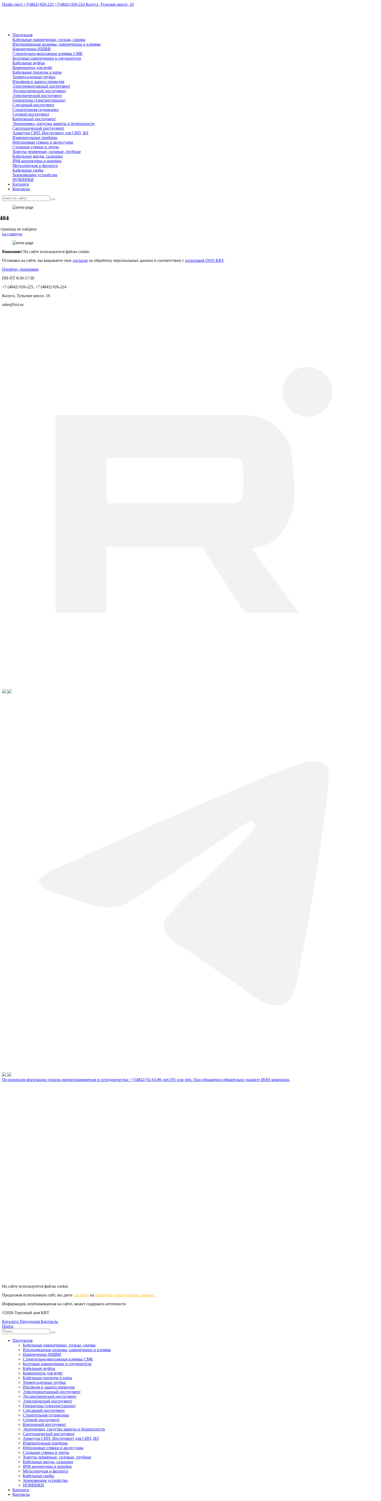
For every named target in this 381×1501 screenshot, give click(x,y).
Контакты (21, 189)
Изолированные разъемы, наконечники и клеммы (56, 44)
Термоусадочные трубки (33, 77)
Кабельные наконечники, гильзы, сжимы (48, 39)
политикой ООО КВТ (204, 260)
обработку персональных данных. (125, 1295)
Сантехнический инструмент (38, 128)
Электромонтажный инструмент (41, 86)
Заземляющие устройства (34, 175)
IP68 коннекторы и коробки (36, 161)
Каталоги (20, 184)
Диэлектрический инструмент (39, 91)
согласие (80, 260)
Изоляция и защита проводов (38, 81)
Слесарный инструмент (33, 105)
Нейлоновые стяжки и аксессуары (42, 142)
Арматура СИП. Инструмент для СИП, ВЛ (50, 133)
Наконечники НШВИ (31, 49)
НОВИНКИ (23, 179)
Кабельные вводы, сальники (37, 156)
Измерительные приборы (34, 137)
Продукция (22, 35)
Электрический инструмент (37, 95)
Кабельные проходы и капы (37, 72)
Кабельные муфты (28, 63)
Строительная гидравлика (35, 109)
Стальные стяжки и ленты (35, 147)
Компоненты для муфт (32, 67)
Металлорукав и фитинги (35, 165)
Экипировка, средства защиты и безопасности (53, 123)
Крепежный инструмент (34, 119)
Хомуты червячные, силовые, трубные (46, 151)
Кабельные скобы (28, 170)
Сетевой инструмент (30, 114)
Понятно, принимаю (20, 269)
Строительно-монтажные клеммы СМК (47, 53)
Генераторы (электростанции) (38, 100)
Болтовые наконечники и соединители (46, 58)
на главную (12, 234)
